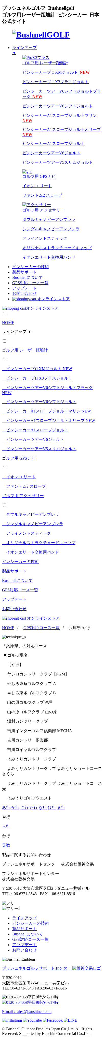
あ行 (6, 807)
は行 (52, 807)
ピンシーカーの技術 (30, 267)
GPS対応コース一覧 (30, 283)
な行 (43, 807)
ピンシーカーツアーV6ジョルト (51, 153)
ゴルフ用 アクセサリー (23, 496)
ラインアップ (24, 918)
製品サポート (24, 272)
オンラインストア (53, 299)
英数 (6, 845)
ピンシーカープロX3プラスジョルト (55, 82)
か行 (15, 807)
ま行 (61, 807)
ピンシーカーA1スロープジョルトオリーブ (48, 420)
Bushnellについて (27, 277)
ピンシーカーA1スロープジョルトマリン (46, 411)
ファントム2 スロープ (42, 195)
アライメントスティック (44, 238)
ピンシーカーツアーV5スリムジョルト (57, 162)
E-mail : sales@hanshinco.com (26, 1011)
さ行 (24, 807)
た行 (34, 807)
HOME (8, 322)
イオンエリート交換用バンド (48, 257)
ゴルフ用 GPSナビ (18, 458)
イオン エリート (37, 186)
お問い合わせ (24, 293)
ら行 (6, 826)
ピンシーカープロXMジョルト (56, 72)
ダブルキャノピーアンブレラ (48, 219)
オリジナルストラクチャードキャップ (57, 248)
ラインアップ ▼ (17, 331)
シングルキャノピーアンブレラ (51, 229)
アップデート (24, 288)
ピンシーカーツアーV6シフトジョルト (57, 106)
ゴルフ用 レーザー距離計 (25, 350)
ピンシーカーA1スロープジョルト (53, 143)
